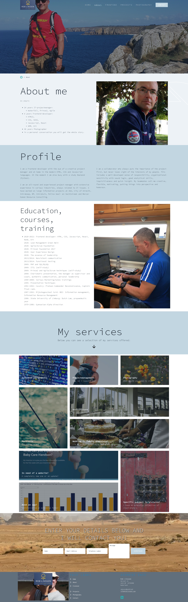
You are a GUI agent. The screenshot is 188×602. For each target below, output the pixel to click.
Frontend (111, 5)
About (98, 5)
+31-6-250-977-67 (127, 589)
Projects (126, 5)
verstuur (138, 551)
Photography (144, 5)
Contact (161, 5)
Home (88, 5)
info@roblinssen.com (128, 591)
